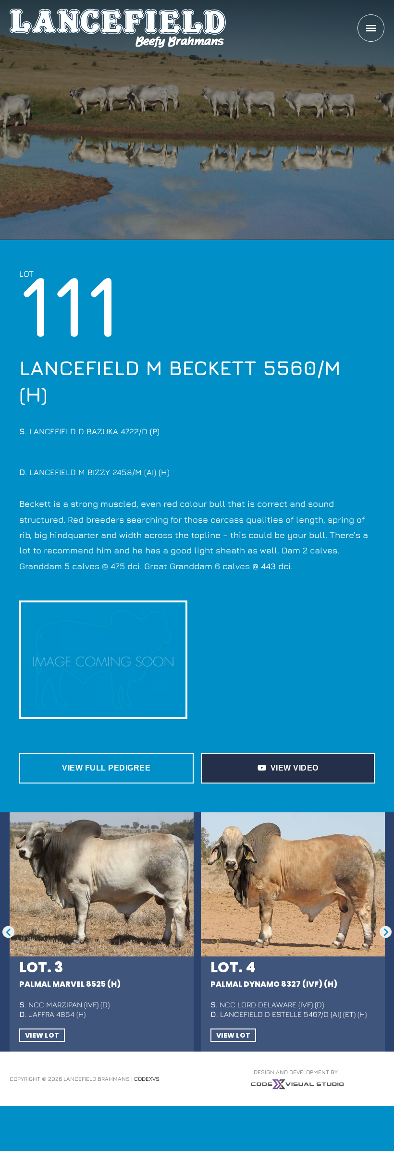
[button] (8, 860)
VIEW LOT (42, 891)
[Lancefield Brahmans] (118, 28)
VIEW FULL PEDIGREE (106, 768)
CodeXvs (147, 934)
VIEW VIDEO (295, 768)
